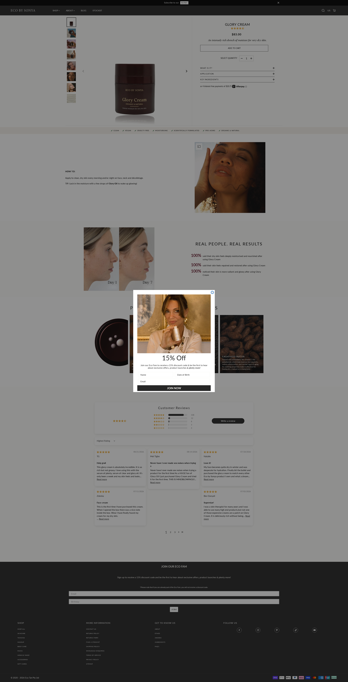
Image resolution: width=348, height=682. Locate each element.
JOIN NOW (174, 388)
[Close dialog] (212, 292)
